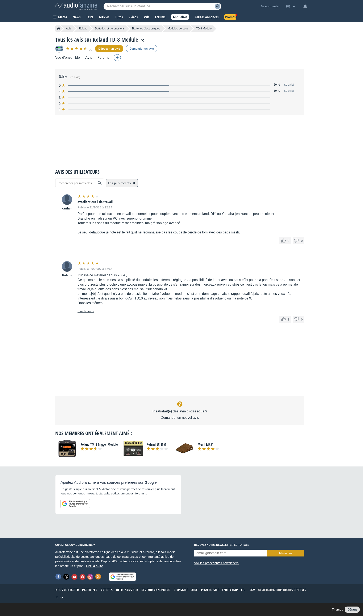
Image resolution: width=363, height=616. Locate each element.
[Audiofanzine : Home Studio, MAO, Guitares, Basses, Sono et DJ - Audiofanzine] (76, 6)
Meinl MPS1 (205, 444)
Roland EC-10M (156, 444)
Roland (83, 28)
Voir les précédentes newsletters (216, 563)
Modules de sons (178, 28)
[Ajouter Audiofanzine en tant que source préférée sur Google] (75, 503)
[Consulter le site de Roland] (141, 40)
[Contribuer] (117, 57)
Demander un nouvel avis (180, 417)
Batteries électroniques (146, 28)
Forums (103, 57)
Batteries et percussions (110, 28)
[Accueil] (58, 28)
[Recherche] (217, 6)
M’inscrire (285, 553)
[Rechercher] (100, 183)
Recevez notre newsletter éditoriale (221, 544)
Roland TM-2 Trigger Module (99, 444)
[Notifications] (305, 6)
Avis (68, 28)
